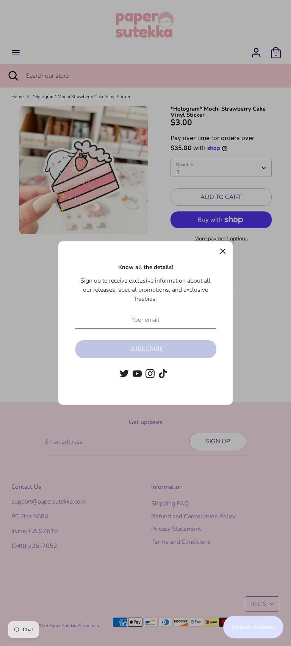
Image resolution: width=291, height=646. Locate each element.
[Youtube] (137, 373)
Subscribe (146, 349)
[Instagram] (150, 373)
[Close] (222, 251)
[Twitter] (124, 373)
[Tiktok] (162, 373)
